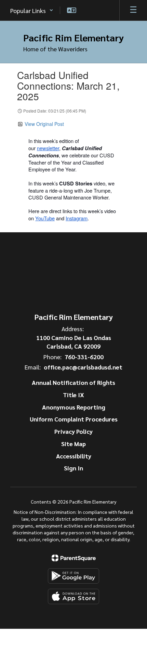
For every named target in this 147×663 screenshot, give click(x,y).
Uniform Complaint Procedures (74, 419)
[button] (31, 10)
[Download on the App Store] (73, 596)
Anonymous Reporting (73, 407)
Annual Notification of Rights (73, 382)
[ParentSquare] (73, 558)
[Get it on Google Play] (73, 576)
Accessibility (73, 456)
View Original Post (44, 123)
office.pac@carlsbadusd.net (83, 367)
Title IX (73, 395)
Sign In (73, 468)
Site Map (73, 443)
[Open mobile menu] (133, 10)
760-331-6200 (84, 357)
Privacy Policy (73, 431)
